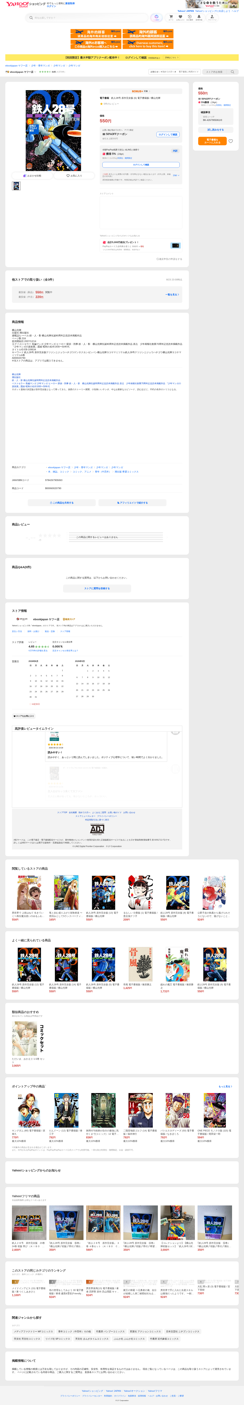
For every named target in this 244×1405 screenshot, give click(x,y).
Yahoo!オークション (134, 1391)
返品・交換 (50, 631)
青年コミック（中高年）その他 (74, 1331)
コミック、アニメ (82, 471)
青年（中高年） (103, 471)
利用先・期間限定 (125, 158)
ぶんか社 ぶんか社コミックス (129, 1338)
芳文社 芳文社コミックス (27, 1338)
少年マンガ (59, 65)
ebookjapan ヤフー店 (16, 65)
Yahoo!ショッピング (92, 1391)
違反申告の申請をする (170, 259)
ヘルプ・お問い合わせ (158, 1396)
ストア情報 (65, 631)
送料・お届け (33, 631)
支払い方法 (17, 631)
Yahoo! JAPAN (186, 11)
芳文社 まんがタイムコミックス (92, 1338)
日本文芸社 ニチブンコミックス (182, 1331)
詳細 (175, 175)
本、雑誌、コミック (58, 471)
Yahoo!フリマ (155, 1391)
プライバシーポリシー (70, 1396)
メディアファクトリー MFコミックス (33, 1331)
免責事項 (132, 1396)
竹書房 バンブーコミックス (110, 1331)
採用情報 (142, 1396)
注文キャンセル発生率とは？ (65, 650)
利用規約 (108, 1396)
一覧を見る (171, 294)
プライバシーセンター (92, 1396)
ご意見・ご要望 (177, 1396)
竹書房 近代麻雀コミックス (164, 1338)
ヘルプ (235, 11)
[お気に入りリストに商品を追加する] (230, 141)
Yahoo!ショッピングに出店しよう (212, 11)
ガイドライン (120, 1396)
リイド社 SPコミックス (57, 1338)
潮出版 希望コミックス (127, 471)
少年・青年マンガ (40, 65)
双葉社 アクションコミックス (145, 1331)
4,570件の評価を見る (38, 650)
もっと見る (224, 1086)
